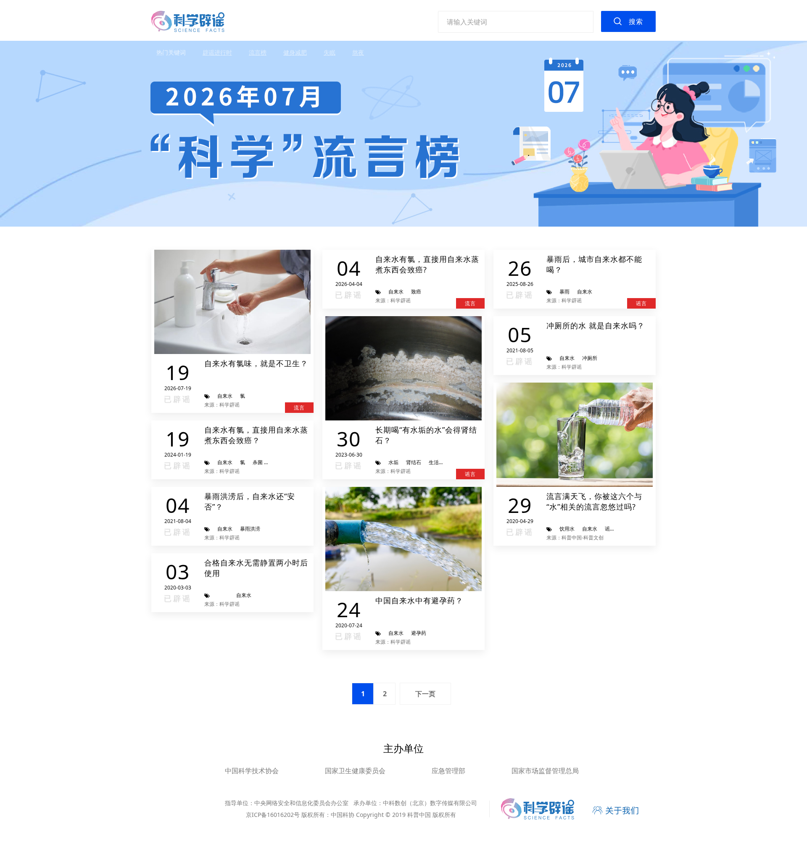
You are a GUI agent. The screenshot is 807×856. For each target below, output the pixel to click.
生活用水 (439, 462)
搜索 (636, 21)
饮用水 (567, 528)
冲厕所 (589, 358)
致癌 (416, 291)
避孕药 (418, 633)
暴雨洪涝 (250, 528)
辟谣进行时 (217, 52)
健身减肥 (295, 52)
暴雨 (564, 291)
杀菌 (258, 462)
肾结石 (413, 462)
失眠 (329, 52)
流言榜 (257, 52)
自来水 (224, 395)
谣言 (610, 528)
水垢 (393, 462)
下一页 (425, 693)
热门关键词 (171, 52)
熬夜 (358, 52)
